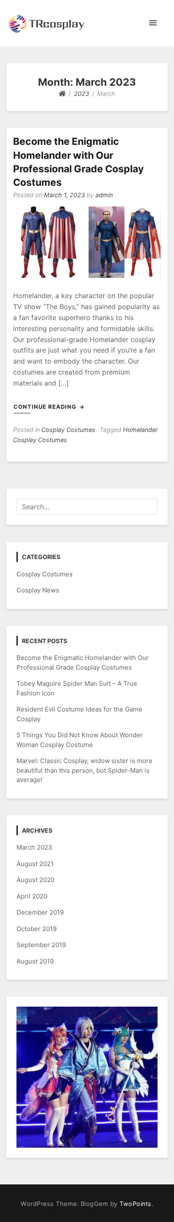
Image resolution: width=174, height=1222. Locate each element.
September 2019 (41, 945)
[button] (152, 23)
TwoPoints (136, 1203)
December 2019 (40, 912)
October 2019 (36, 929)
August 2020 (35, 880)
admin (104, 194)
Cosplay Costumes (68, 429)
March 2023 (34, 847)
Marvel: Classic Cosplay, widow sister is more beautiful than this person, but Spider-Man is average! (84, 770)
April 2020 (31, 896)
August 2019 (35, 961)
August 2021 (35, 864)
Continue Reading (46, 406)
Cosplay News (37, 590)
